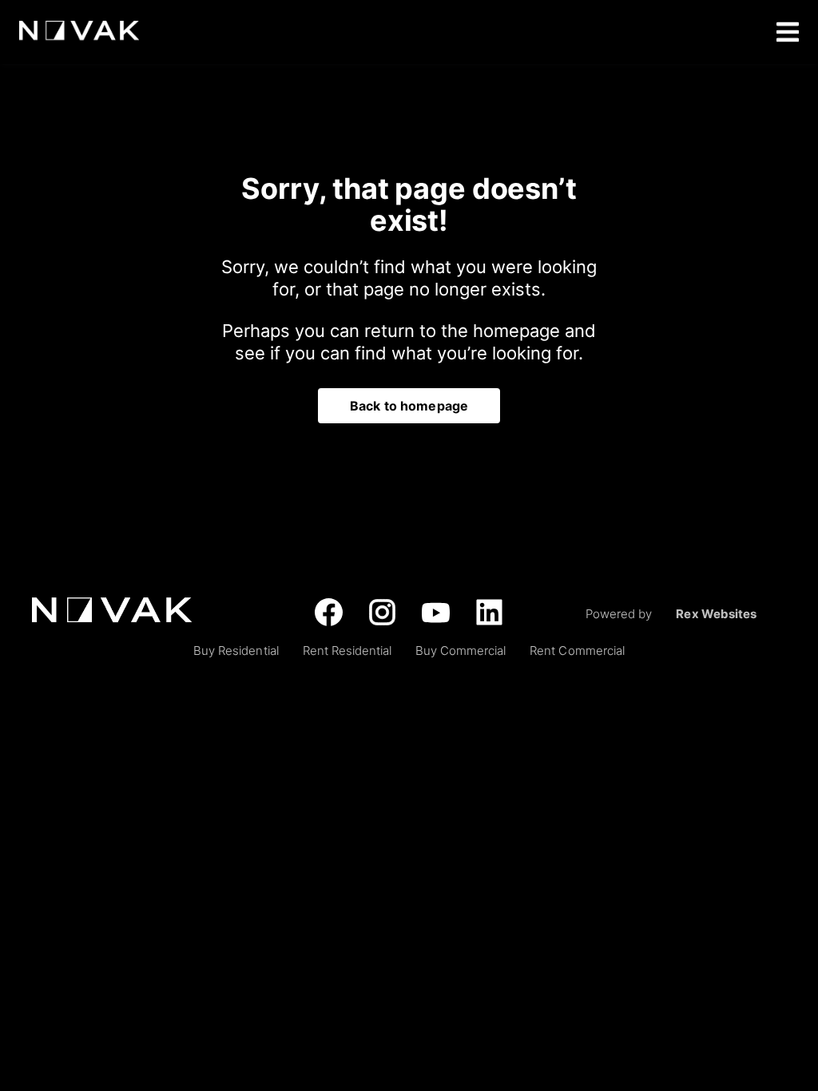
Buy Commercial (460, 650)
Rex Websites (716, 613)
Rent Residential (347, 650)
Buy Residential (235, 650)
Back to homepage (409, 406)
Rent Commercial (577, 650)
